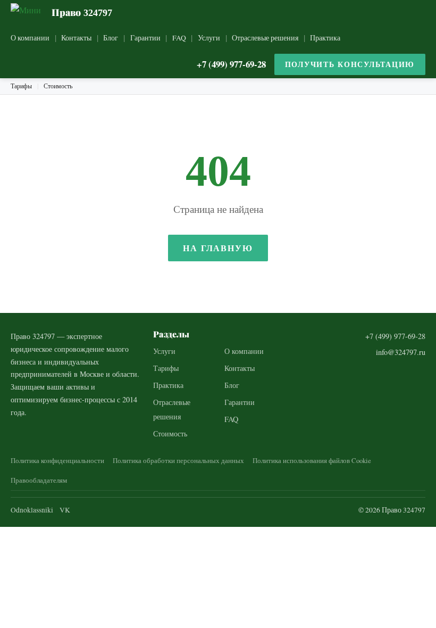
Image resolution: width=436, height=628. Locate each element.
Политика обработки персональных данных (178, 460)
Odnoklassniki (32, 510)
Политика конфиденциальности (57, 460)
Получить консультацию (350, 64)
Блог (110, 38)
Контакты (76, 38)
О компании (30, 38)
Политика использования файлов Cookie (312, 460)
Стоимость (58, 85)
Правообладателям (39, 480)
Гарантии (145, 38)
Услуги (209, 38)
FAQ (179, 38)
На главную (218, 248)
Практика (325, 38)
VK (65, 510)
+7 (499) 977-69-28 (231, 64)
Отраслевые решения (265, 38)
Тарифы (21, 85)
